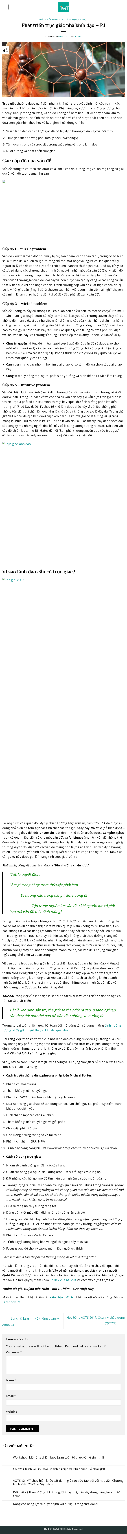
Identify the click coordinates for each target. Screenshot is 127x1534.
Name (11, 1380)
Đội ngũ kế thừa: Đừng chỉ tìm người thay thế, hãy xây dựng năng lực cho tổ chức (66, 1494)
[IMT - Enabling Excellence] (63, 7)
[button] (6, 7)
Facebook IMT (12, 1302)
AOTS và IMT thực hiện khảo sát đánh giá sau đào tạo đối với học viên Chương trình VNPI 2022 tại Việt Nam (68, 1482)
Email (11, 1396)
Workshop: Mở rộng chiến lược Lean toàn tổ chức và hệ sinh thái (58, 1457)
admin (77, 36)
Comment (14, 1352)
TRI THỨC (83, 20)
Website (11, 1411)
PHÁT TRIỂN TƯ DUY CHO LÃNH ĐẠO (58, 20)
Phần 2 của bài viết (63, 1280)
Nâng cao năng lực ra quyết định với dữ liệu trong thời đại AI (55, 1504)
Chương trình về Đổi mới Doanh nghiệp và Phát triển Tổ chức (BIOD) (61, 1469)
